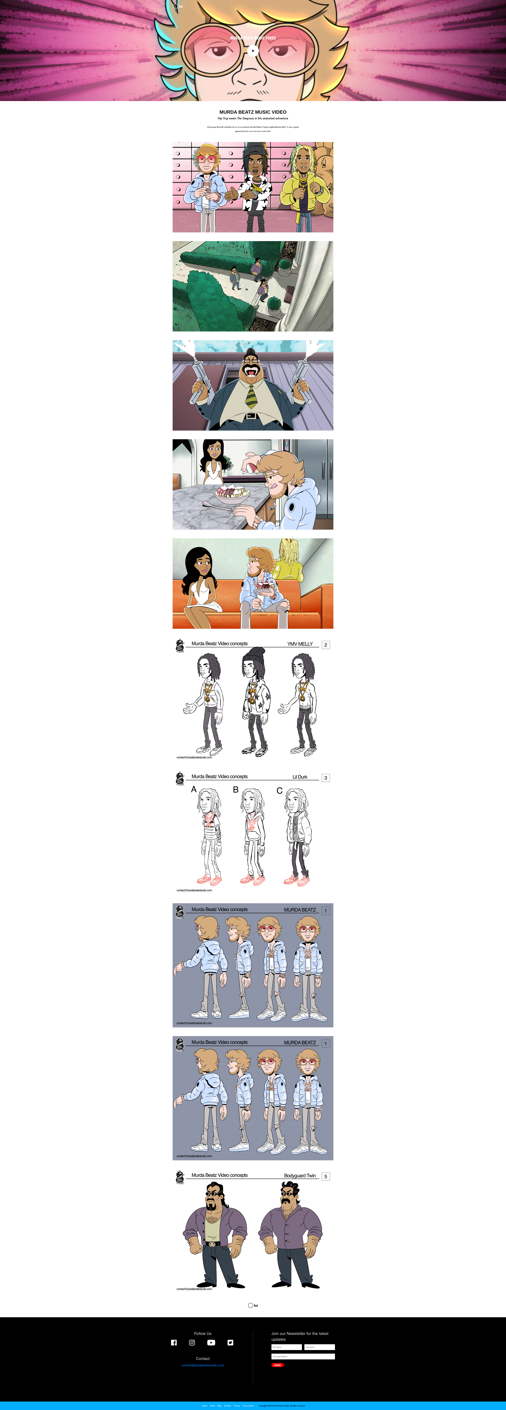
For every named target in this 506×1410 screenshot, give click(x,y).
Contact (227, 1405)
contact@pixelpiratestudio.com (203, 1365)
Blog (219, 1405)
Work (212, 1405)
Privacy (237, 1405)
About (204, 1405)
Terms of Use (248, 1405)
